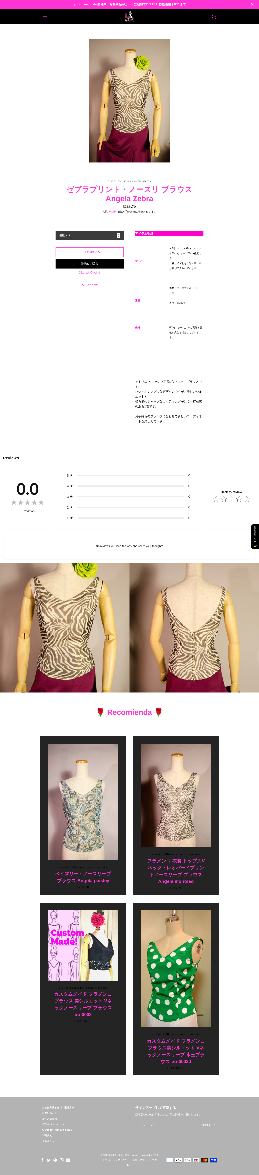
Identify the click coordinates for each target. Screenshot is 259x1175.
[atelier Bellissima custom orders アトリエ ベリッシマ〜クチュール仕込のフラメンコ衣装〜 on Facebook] (42, 1160)
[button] (129, 475)
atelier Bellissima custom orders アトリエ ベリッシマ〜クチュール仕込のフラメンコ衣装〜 (130, 1160)
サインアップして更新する (155, 1108)
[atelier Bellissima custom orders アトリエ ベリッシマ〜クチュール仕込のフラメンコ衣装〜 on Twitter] (49, 1160)
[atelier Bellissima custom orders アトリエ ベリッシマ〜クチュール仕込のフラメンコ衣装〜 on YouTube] (68, 1160)
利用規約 (47, 1135)
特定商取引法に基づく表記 (57, 1130)
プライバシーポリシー (54, 1124)
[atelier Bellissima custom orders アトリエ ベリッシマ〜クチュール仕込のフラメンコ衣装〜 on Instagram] (62, 1160)
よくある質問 (49, 1118)
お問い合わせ (49, 1113)
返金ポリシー (49, 1141)
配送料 (113, 211)
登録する (207, 1125)
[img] (27, 503)
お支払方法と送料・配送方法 (58, 1107)
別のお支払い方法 (89, 272)
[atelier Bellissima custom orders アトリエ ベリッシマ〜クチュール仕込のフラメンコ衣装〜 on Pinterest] (55, 1160)
